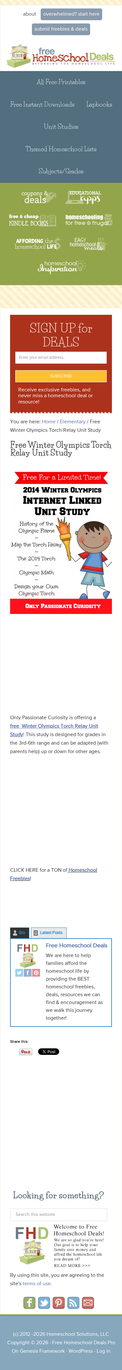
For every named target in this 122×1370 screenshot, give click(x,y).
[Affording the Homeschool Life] (37, 244)
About (29, 14)
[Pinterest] (36, 973)
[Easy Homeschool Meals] (89, 244)
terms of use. (37, 1284)
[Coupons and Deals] (38, 197)
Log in (104, 1351)
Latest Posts (51, 933)
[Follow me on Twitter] (44, 1306)
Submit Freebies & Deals (61, 29)
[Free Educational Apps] (83, 197)
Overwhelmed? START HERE (71, 14)
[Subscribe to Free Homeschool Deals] (73, 1306)
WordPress (81, 1351)
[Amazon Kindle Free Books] (32, 220)
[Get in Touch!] (88, 1306)
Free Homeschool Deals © (61, 54)
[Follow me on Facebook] (29, 1306)
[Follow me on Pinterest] (58, 1306)
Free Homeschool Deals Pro (83, 1343)
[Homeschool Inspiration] (61, 270)
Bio (22, 933)
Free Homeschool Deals (76, 946)
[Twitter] (19, 973)
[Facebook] (28, 973)
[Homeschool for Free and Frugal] (89, 220)
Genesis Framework (42, 1351)
